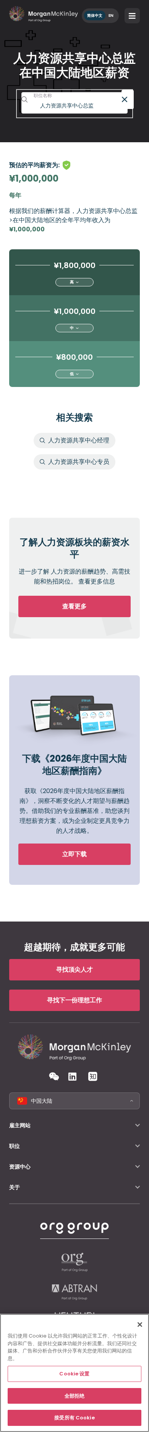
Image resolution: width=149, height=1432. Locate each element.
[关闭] (139, 1324)
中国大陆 (41, 1101)
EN (111, 15)
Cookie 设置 (74, 1373)
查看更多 (74, 606)
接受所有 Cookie (74, 1417)
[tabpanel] (74, 460)
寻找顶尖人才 (74, 969)
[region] (74, 1373)
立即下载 (74, 854)
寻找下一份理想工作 (74, 1000)
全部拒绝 (75, 1395)
